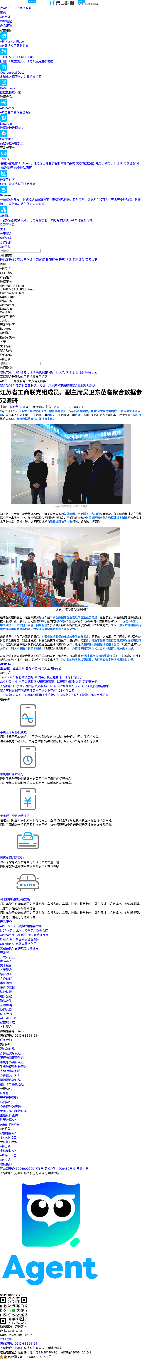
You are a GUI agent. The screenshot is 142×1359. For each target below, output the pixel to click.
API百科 (5, 247)
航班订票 (78, 259)
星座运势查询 (9, 1115)
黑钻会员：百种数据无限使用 (19, 948)
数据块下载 (7, 1022)
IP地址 (4, 1093)
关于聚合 (6, 233)
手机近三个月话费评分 (15, 816)
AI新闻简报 (40, 259)
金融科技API (8, 1151)
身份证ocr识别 (9, 1075)
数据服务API (8, 1133)
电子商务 (57, 668)
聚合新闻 (6, 385)
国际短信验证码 (10, 1080)
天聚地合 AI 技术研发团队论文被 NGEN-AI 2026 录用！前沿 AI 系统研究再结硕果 (54, 686)
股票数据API (8, 1120)
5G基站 (18, 259)
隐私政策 (6, 1001)
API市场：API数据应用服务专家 (21, 926)
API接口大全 (8, 1155)
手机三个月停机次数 (13, 732)
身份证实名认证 (10, 1053)
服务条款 (6, 996)
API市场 (5, 17)
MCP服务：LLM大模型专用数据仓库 (24, 930)
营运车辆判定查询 (12, 857)
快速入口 (6, 1009)
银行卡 (53, 259)
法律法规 (6, 992)
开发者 (4, 952)
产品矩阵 (6, 26)
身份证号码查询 (10, 1106)
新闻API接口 (8, 1102)
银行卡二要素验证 (12, 1084)
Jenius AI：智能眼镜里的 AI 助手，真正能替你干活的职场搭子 (41, 677)
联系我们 (6, 1040)
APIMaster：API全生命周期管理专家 (24, 935)
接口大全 (44, 668)
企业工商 (19, 668)
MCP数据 (6, 1014)
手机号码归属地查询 (13, 1111)
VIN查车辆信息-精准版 (15, 899)
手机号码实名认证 (12, 1062)
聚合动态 (6, 238)
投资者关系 (7, 224)
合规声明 (6, 1005)
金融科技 (31, 668)
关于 (3, 229)
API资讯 (5, 1160)
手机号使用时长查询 (13, 1066)
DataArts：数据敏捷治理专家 (19, 939)
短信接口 (6, 1164)
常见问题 (6, 983)
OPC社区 (6, 21)
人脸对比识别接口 (12, 1071)
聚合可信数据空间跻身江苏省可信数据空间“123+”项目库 (37, 690)
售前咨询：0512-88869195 (18, 1343)
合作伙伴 (6, 242)
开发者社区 (7, 957)
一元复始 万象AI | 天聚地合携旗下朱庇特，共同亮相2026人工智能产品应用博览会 (54, 695)
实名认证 (91, 259)
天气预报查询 (9, 1097)
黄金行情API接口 (11, 1124)
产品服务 (6, 921)
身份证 (28, 259)
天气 (62, 259)
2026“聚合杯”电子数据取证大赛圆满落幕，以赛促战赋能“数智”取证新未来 (49, 681)
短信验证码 (7, 1049)
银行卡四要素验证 (12, 1058)
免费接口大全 (9, 1142)
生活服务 (6, 668)
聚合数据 (16, 407)
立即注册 (6, 1339)
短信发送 (6, 259)
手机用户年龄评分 (12, 774)
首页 (3, 12)
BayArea (5, 961)
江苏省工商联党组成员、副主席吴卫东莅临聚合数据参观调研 (56, 385)
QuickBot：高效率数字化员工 (19, 944)
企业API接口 (8, 1137)
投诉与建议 (7, 987)
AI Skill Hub (8, 1018)
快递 (69, 259)
